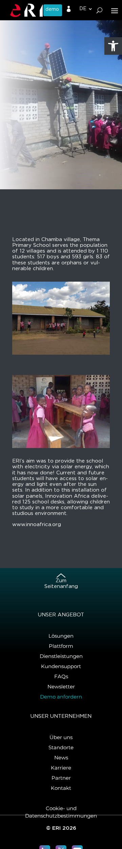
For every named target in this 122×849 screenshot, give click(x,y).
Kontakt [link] (61, 788)
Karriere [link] (61, 767)
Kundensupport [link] (61, 666)
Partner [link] (61, 778)
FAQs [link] (61, 676)
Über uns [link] (61, 737)
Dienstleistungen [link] (61, 656)
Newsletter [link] (61, 686)
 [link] (69, 9)
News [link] (61, 757)
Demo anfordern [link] (61, 696)
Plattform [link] (61, 646)
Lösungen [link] (61, 636)
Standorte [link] (61, 747)
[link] (113, 46)
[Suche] (99, 10)
